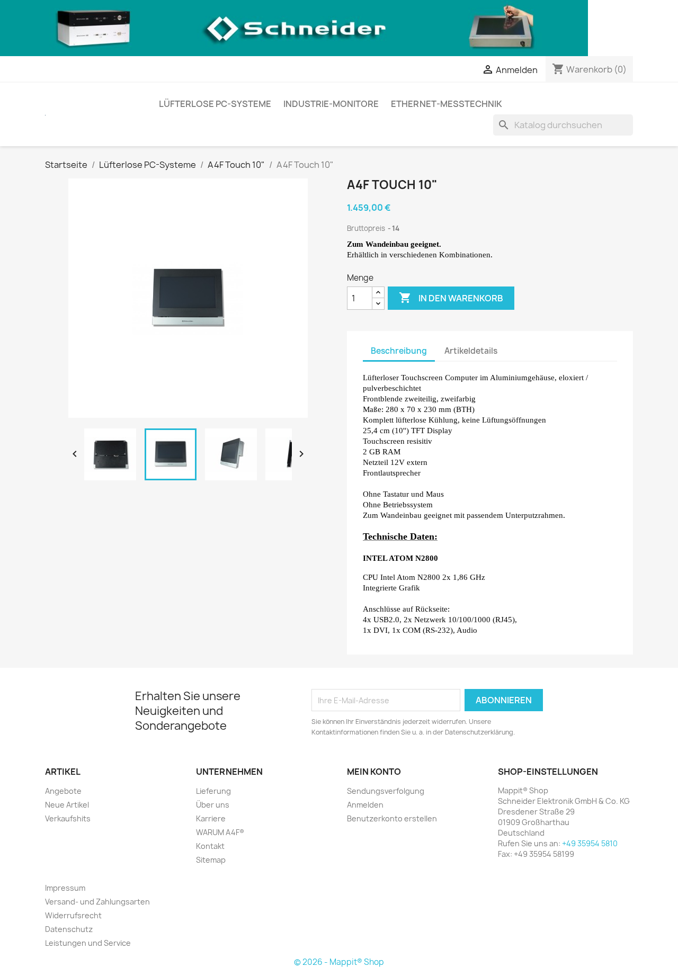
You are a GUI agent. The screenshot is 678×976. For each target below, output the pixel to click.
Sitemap (211, 860)
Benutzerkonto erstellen (392, 818)
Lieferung (213, 791)
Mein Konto (374, 771)
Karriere (211, 818)
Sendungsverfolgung (385, 791)
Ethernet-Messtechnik (446, 104)
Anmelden (365, 805)
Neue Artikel (67, 805)
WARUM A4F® (220, 832)
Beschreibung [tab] (399, 350)
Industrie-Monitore (331, 104)
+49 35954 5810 (590, 843)
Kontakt (210, 846)
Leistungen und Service (88, 943)
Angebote (63, 791)
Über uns (212, 805)
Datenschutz (69, 929)
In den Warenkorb (451, 297)
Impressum (65, 888)
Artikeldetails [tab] (470, 350)
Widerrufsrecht (73, 915)
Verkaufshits (68, 818)
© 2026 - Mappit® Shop (339, 962)
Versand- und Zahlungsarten (97, 902)
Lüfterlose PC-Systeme (215, 104)
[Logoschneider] (294, 27)
